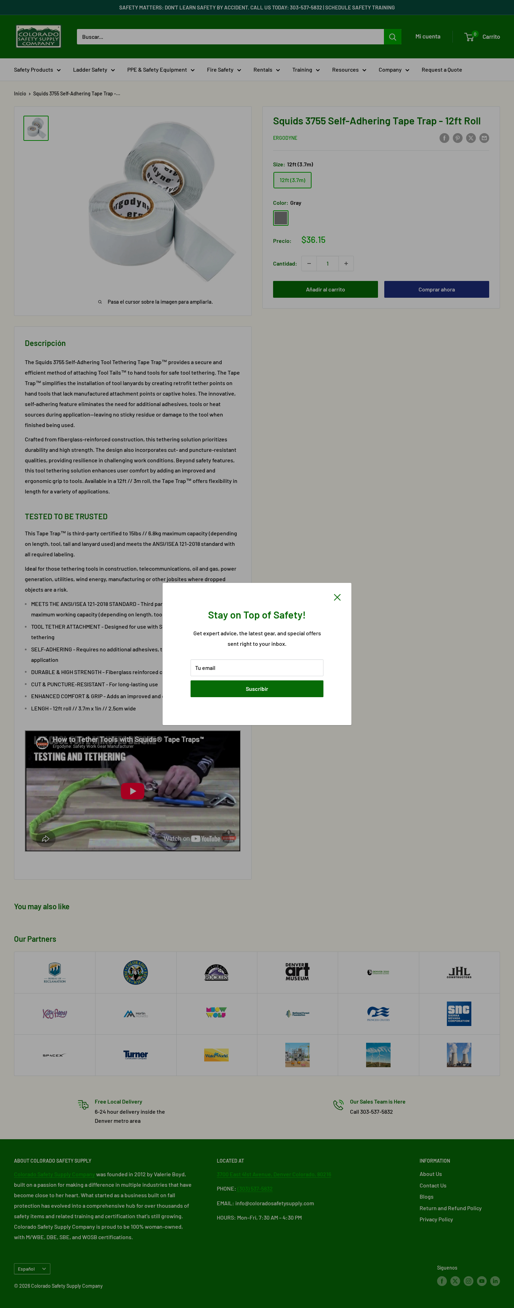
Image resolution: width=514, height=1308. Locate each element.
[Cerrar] (337, 596)
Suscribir (257, 688)
